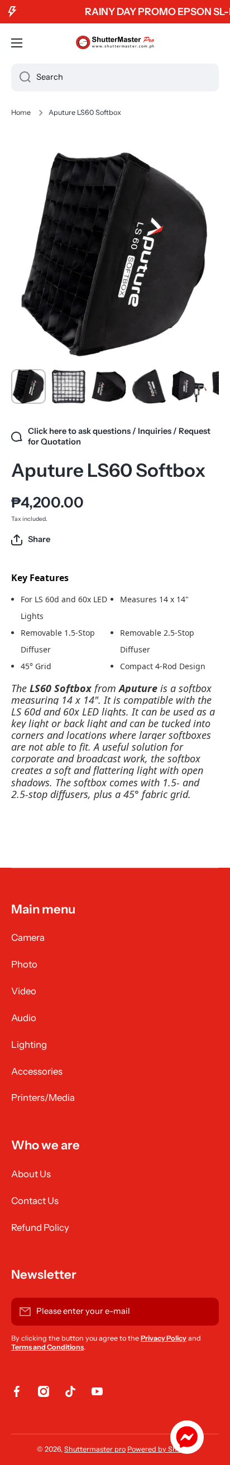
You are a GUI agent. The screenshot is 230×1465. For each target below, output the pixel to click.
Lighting (29, 1044)
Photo (24, 964)
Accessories (37, 1071)
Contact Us (35, 1200)
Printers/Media (43, 1097)
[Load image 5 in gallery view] (189, 386)
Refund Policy (40, 1227)
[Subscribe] (205, 1312)
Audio (23, 1017)
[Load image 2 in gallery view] (68, 386)
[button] (30, 539)
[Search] (21, 77)
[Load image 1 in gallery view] (28, 386)
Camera (28, 937)
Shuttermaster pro (95, 1449)
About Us (31, 1173)
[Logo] (115, 43)
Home (21, 112)
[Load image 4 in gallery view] (149, 386)
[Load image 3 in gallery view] (109, 386)
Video (23, 991)
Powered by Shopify (160, 1449)
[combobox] (115, 77)
